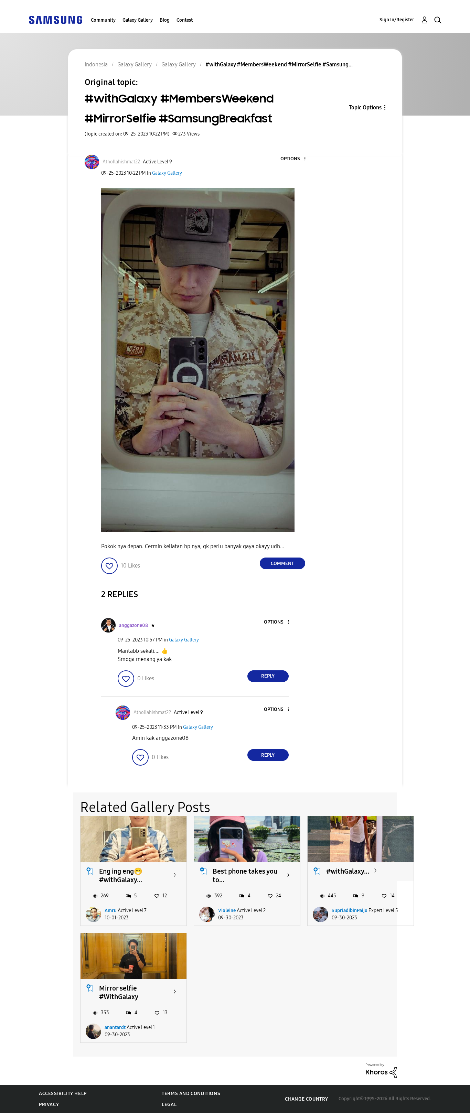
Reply (268, 676)
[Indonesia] (55, 19)
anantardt (115, 1027)
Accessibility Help (63, 1093)
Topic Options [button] (365, 107)
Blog (165, 20)
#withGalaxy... (347, 871)
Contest (185, 20)
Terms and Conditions (191, 1093)
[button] (293, 159)
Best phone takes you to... (245, 875)
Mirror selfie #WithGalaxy (118, 992)
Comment (282, 563)
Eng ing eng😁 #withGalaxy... (120, 875)
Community (103, 20)
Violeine (227, 911)
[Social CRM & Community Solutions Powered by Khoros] (381, 1070)
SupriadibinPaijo (349, 911)
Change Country (306, 1099)
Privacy (49, 1104)
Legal (169, 1104)
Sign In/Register (397, 20)
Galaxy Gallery (137, 20)
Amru (111, 911)
